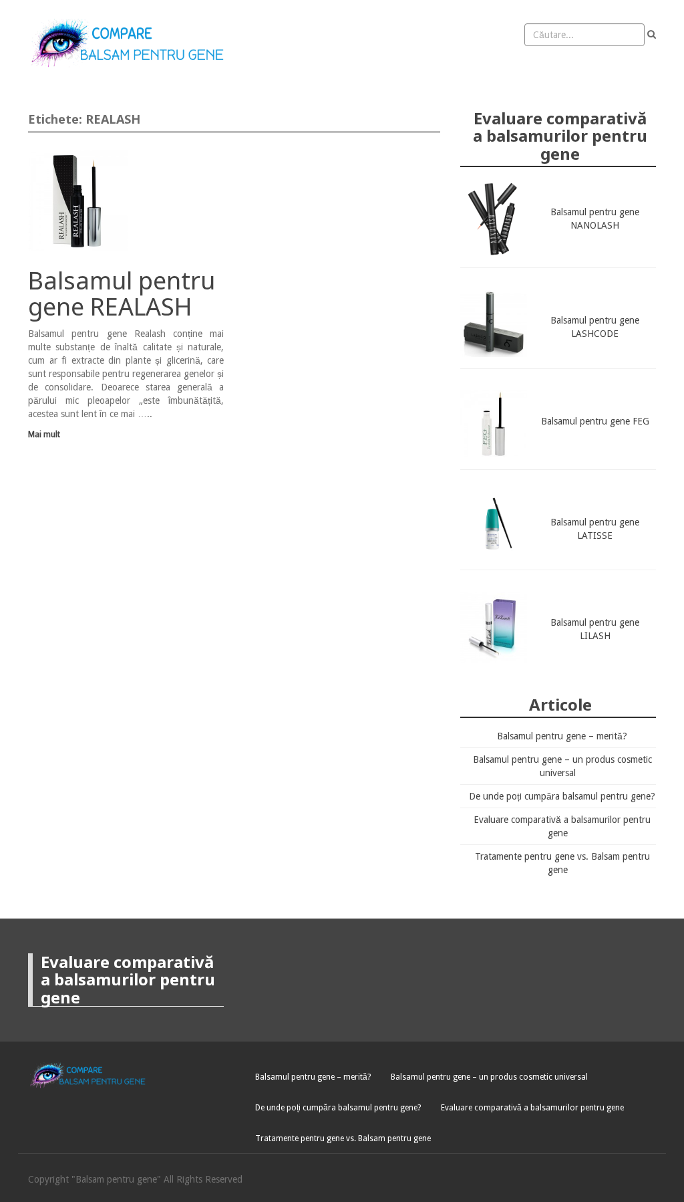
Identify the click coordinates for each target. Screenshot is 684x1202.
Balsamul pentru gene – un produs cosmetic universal (489, 1077)
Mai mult (44, 434)
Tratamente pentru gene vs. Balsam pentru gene (343, 1138)
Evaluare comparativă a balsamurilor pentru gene (532, 1107)
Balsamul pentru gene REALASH (121, 294)
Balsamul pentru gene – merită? (562, 736)
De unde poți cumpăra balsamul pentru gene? (562, 796)
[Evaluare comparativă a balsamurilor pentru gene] (131, 44)
